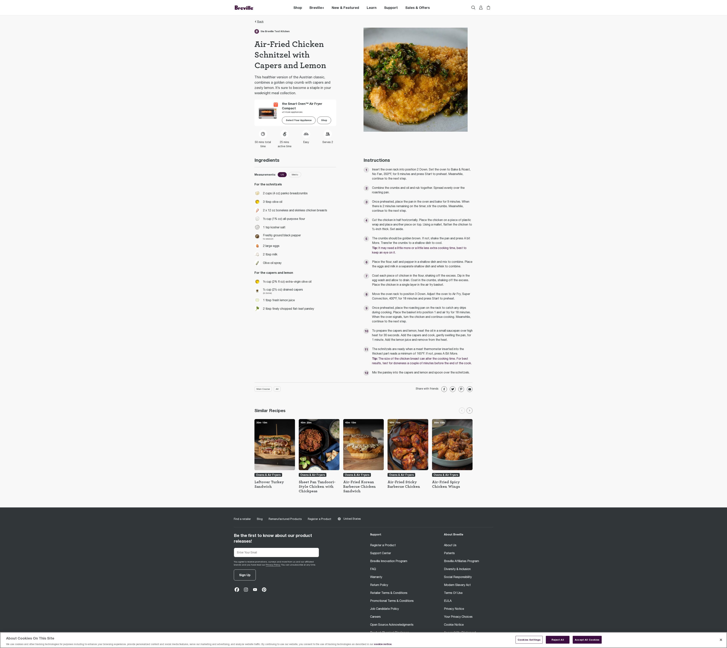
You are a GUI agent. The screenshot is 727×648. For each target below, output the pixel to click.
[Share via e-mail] (470, 389)
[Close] (721, 640)
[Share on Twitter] (453, 389)
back (260, 21)
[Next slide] (469, 411)
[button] (317, 7)
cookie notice (383, 644)
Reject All (557, 639)
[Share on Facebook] (444, 389)
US (282, 174)
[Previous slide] (462, 411)
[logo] (244, 7)
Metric (295, 174)
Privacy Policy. (273, 564)
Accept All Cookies (587, 639)
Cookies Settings (529, 639)
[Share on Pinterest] (461, 389)
